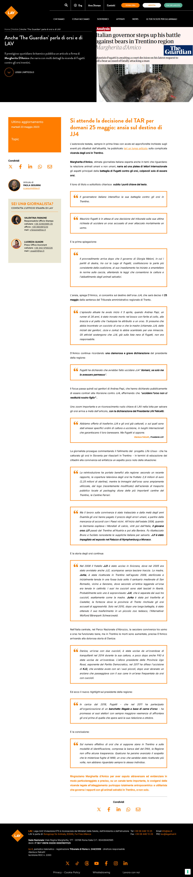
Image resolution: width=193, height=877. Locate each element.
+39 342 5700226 (43, 248)
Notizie (15, 29)
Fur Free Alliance (83, 834)
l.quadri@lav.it (37, 251)
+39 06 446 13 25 (143, 831)
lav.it (30, 849)
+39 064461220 (40, 227)
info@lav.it (167, 831)
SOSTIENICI (103, 19)
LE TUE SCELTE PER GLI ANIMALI (161, 19)
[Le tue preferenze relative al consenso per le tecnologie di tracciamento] (188, 872)
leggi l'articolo (24, 72)
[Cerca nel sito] (66, 5)
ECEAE (70, 834)
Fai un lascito (173, 5)
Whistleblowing (101, 872)
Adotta (151, 5)
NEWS (135, 19)
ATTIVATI (120, 19)
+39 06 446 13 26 (144, 834)
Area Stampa (94, 5)
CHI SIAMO (59, 19)
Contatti (111, 5)
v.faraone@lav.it (38, 230)
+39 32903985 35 (43, 224)
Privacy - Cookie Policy (66, 872)
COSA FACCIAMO (80, 19)
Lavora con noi (131, 872)
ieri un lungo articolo (136, 148)
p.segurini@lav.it (31, 188)
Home (7, 29)
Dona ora (130, 5)
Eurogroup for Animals (55, 834)
